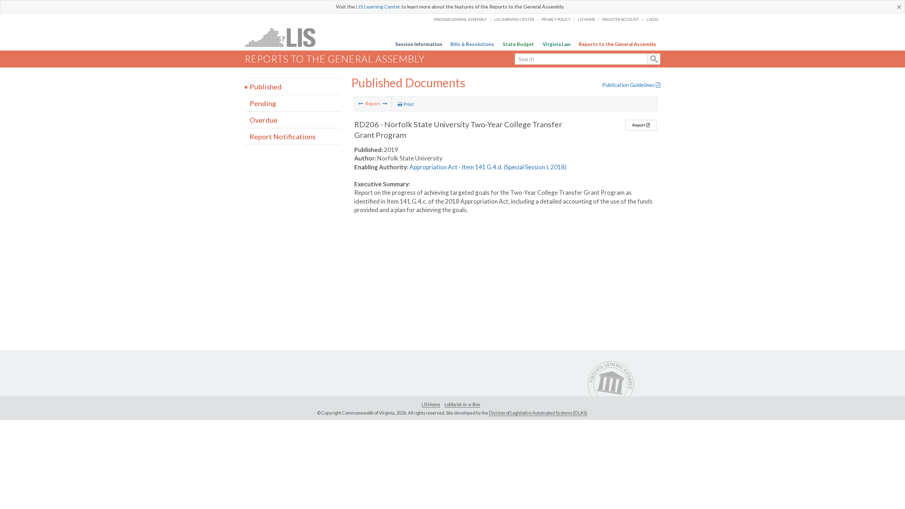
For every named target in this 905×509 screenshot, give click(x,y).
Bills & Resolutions (472, 44)
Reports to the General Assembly (617, 44)
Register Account (620, 19)
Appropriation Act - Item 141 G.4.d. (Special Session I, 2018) (488, 167)
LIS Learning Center (378, 7)
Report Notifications (283, 136)
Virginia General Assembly (460, 19)
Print (408, 104)
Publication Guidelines (629, 85)
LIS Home (586, 19)
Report (639, 125)
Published (266, 86)
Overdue (264, 120)
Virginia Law (557, 44)
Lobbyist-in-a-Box (462, 404)
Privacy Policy (556, 19)
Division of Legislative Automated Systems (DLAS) (538, 413)
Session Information (418, 44)
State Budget (518, 44)
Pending (263, 103)
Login (652, 19)
